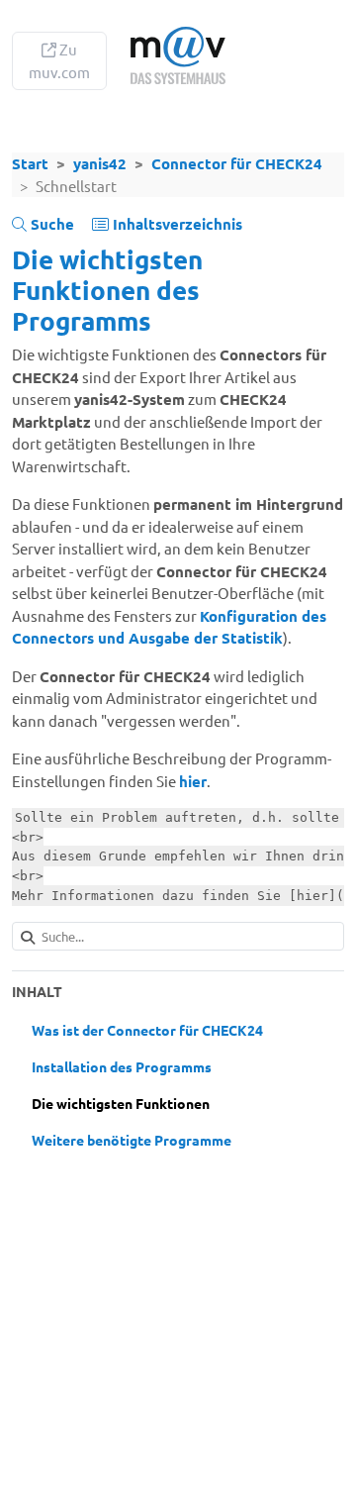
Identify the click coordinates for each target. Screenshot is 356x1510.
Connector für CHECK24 (236, 163)
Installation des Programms (122, 1066)
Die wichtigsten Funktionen (121, 1103)
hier (193, 781)
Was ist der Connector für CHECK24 (147, 1030)
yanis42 (100, 163)
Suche (50, 224)
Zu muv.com (59, 60)
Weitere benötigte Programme (131, 1140)
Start (30, 163)
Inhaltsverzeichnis (175, 224)
